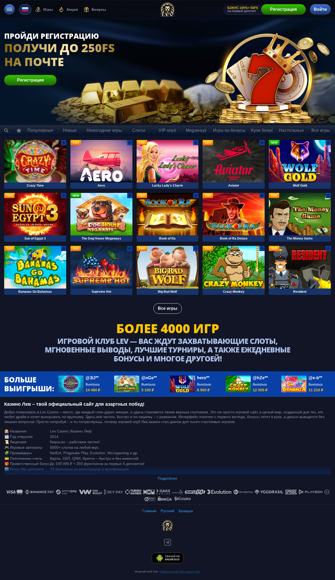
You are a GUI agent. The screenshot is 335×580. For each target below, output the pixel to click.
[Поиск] (6, 130)
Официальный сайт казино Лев (180, 571)
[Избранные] (19, 130)
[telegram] (167, 542)
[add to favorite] (63, 142)
